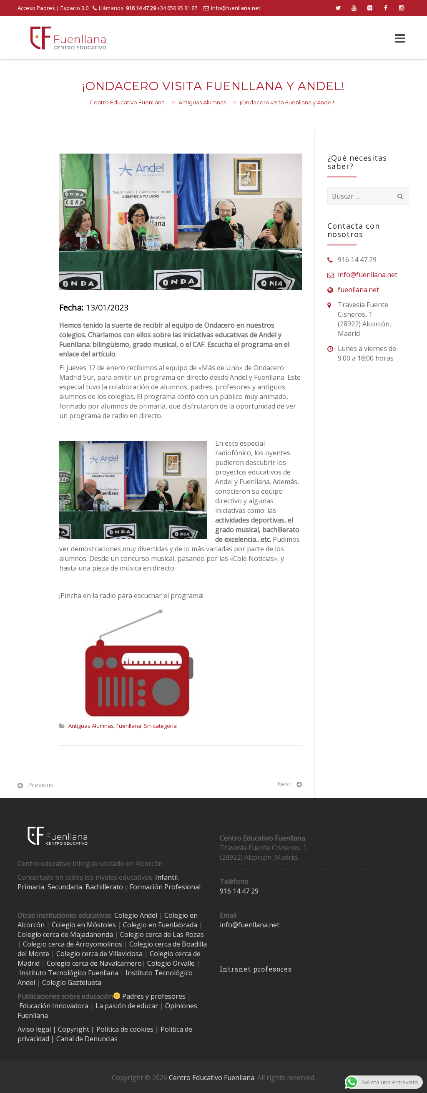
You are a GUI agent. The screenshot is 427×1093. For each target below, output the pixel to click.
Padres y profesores (154, 996)
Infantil (166, 877)
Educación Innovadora (53, 1005)
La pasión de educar (126, 1005)
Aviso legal (35, 1029)
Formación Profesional (165, 886)
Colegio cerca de (48, 944)
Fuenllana (128, 726)
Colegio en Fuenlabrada (160, 924)
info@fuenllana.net (235, 8)
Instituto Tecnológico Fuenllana (68, 972)
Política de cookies (125, 1029)
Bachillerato (104, 886)
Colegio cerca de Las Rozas (162, 934)
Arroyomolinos (98, 944)
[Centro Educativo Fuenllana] (68, 37)
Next (284, 784)
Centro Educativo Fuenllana (211, 1077)
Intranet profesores (256, 968)
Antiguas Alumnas (91, 726)
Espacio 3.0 (74, 8)
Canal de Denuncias (86, 1038)
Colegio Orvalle (171, 963)
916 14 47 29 (239, 891)
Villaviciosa (126, 953)
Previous (40, 784)
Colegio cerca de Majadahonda (65, 934)
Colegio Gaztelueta (71, 982)
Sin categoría (160, 726)
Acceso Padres (36, 8)
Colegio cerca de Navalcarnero (94, 963)
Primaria (31, 886)
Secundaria (65, 886)
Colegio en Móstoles (84, 924)
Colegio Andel (135, 915)
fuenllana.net (358, 289)
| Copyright (72, 1029)
